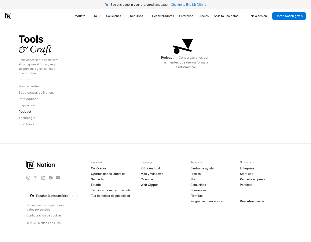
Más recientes (29, 86)
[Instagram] (28, 177)
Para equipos (28, 99)
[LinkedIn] (43, 177)
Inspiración (27, 105)
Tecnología (27, 118)
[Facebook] (50, 177)
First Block (26, 124)
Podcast (25, 112)
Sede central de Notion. (36, 93)
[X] (35, 178)
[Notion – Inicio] (8, 16)
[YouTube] (58, 177)
